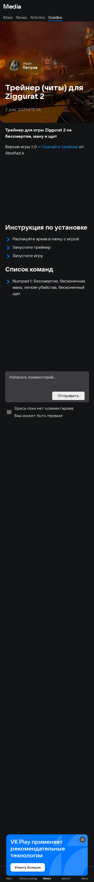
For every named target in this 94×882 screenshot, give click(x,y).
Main (8, 17)
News (21, 17)
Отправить (68, 395)
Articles (37, 17)
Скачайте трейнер (60, 146)
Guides (55, 17)
